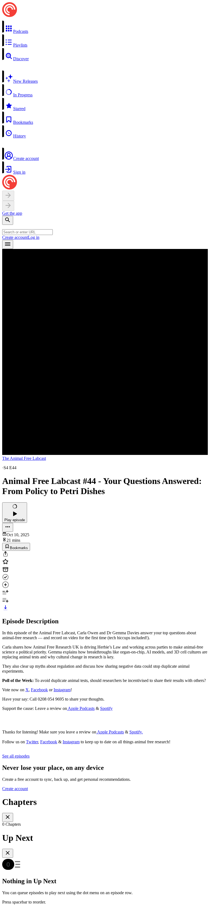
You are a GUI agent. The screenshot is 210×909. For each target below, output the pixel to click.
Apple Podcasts (81, 708)
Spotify (106, 708)
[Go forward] (8, 206)
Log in (33, 237)
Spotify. (136, 732)
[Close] (7, 817)
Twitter (32, 741)
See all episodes (16, 756)
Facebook (39, 689)
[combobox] (27, 232)
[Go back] (8, 196)
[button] (105, 27)
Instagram (62, 689)
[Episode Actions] (7, 527)
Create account (15, 237)
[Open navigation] (7, 244)
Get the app (12, 213)
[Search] (7, 220)
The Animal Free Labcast (24, 458)
